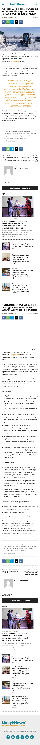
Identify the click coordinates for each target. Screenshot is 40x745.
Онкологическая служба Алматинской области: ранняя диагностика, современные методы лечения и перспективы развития (20, 288)
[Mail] (18, 737)
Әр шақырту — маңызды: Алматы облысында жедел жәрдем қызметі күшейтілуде (22, 244)
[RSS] (22, 737)
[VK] (21, 22)
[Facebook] (4, 22)
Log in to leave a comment (20, 188)
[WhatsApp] (8, 22)
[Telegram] (12, 22)
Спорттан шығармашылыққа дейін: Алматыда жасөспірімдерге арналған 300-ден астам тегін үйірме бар (22, 274)
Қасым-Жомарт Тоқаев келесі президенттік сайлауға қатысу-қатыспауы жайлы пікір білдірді (29, 160)
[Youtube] (32, 737)
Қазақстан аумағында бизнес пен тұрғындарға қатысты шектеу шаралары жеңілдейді (10, 159)
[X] (16, 22)
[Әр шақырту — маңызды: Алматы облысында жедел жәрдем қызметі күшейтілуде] (6, 246)
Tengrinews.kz (15, 61)
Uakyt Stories (15, 268)
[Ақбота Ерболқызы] (8, 170)
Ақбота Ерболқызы (21, 168)
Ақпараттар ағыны (6, 218)
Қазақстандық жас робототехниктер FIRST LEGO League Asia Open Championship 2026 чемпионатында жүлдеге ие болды (22, 258)
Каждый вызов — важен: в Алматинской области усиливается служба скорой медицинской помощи (15, 224)
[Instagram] (13, 737)
